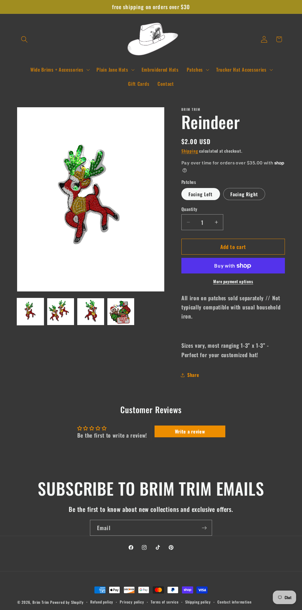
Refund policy (101, 602)
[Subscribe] (204, 528)
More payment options (233, 281)
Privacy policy (132, 602)
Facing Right (244, 194)
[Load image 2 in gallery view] (60, 311)
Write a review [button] (190, 431)
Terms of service (165, 602)
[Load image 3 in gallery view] (90, 311)
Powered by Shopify (67, 602)
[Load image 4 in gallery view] (120, 311)
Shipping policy (198, 602)
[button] (24, 39)
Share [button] (193, 374)
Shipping (189, 151)
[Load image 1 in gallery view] (30, 311)
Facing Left (200, 194)
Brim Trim (40, 602)
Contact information (234, 602)
